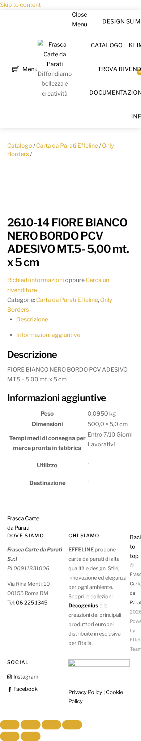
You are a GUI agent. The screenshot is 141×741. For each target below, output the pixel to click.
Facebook (25, 689)
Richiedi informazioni (35, 280)
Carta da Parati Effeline (67, 145)
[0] (15, 68)
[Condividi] (51, 724)
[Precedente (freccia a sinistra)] (10, 736)
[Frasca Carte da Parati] (55, 64)
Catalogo (107, 45)
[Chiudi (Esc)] (72, 724)
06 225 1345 (31, 602)
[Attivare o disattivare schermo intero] (30, 724)
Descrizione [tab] (32, 319)
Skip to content (20, 4)
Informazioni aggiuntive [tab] (48, 335)
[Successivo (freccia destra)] (30, 736)
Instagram (25, 676)
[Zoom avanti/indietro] (10, 724)
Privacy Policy (85, 692)
